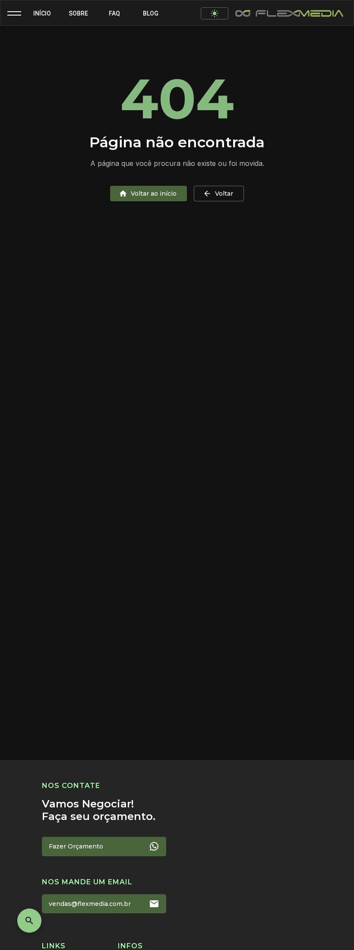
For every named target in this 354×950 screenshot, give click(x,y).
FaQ (114, 13)
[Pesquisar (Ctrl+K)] (29, 921)
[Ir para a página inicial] (289, 13)
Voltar (224, 193)
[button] (14, 13)
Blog (150, 13)
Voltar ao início (154, 193)
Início (42, 13)
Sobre (78, 13)
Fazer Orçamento (76, 846)
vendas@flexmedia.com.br (90, 904)
